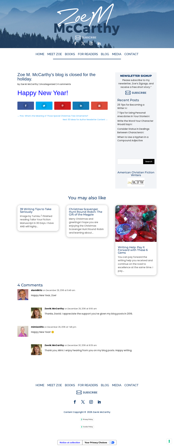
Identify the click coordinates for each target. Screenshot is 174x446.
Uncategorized (47, 84)
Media (116, 54)
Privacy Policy (88, 419)
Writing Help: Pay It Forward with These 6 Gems (133, 250)
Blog (105, 54)
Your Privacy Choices (96, 442)
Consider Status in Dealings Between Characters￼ (133, 130)
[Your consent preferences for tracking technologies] (169, 441)
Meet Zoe (54, 54)
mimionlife (37, 326)
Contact (131, 54)
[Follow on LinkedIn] (98, 43)
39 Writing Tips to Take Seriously (35, 210)
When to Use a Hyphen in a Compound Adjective (132, 138)
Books (70, 54)
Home (40, 54)
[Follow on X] (83, 43)
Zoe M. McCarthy (29, 84)
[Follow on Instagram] (91, 43)
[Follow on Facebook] (75, 43)
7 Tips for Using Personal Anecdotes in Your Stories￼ (133, 114)
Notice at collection (70, 442)
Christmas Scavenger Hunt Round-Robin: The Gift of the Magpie (85, 211)
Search (148, 161)
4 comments (64, 84)
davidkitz (36, 290)
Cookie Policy (88, 427)
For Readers (88, 54)
